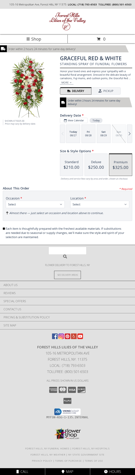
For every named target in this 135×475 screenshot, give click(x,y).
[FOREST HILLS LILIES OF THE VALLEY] (67, 29)
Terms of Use (94, 460)
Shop (36, 39)
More (65, 82)
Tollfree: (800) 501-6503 (67, 371)
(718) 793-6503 (87, 4)
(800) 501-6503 (121, 4)
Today (96, 120)
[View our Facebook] (55, 338)
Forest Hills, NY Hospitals (91, 448)
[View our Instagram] (61, 338)
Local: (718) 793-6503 (67, 365)
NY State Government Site (86, 454)
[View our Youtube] (80, 338)
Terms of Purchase (68, 460)
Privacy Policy (42, 460)
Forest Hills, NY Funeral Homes (47, 448)
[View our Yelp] (74, 338)
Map (68, 471)
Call (23, 471)
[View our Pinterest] (67, 338)
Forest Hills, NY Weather (48, 454)
